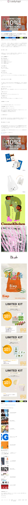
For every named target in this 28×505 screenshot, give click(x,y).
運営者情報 (14, 500)
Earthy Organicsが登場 (12, 444)
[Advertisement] (14, 9)
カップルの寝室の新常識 (13, 460)
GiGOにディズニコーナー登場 (13, 436)
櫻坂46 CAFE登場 (12, 468)
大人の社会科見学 (12, 428)
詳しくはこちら (3, 133)
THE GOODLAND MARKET (13, 412)
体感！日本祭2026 (12, 420)
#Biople (10, 31)
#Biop (7, 31)
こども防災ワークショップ (13, 452)
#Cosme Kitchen (3, 31)
